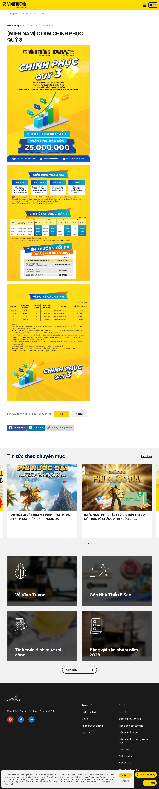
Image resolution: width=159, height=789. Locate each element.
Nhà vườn (124, 749)
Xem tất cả (146, 456)
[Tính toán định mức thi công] (42, 636)
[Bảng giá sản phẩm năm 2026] (117, 636)
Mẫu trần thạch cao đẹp (131, 725)
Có (61, 413)
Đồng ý (125, 775)
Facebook (19, 427)
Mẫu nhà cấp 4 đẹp (129, 732)
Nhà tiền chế (125, 763)
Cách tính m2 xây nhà (130, 719)
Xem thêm (71, 669)
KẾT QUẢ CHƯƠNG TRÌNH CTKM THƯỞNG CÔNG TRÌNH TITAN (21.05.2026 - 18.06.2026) (41, 516)
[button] (63, 543)
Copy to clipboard (62, 427)
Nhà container (126, 756)
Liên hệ (122, 712)
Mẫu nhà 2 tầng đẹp (129, 770)
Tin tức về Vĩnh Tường (32, 13)
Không (79, 413)
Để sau (125, 781)
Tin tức (122, 705)
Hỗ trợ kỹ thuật (89, 712)
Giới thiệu (86, 732)
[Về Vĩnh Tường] (42, 581)
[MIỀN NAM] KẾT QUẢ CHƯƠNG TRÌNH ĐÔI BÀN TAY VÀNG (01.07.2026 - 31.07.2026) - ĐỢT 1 (116, 516)
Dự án (85, 719)
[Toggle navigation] (144, 5)
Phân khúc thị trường (92, 725)
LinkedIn (38, 427)
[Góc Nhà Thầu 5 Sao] (117, 581)
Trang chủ (12, 13)
